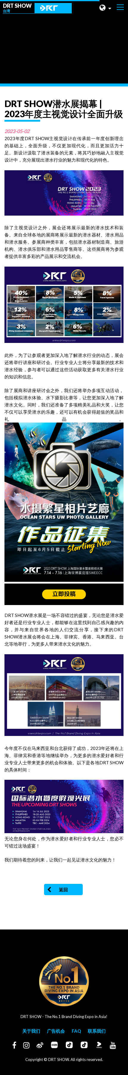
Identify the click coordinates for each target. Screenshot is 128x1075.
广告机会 (56, 1031)
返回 (63, 889)
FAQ (76, 1031)
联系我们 (97, 1031)
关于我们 (31, 1031)
